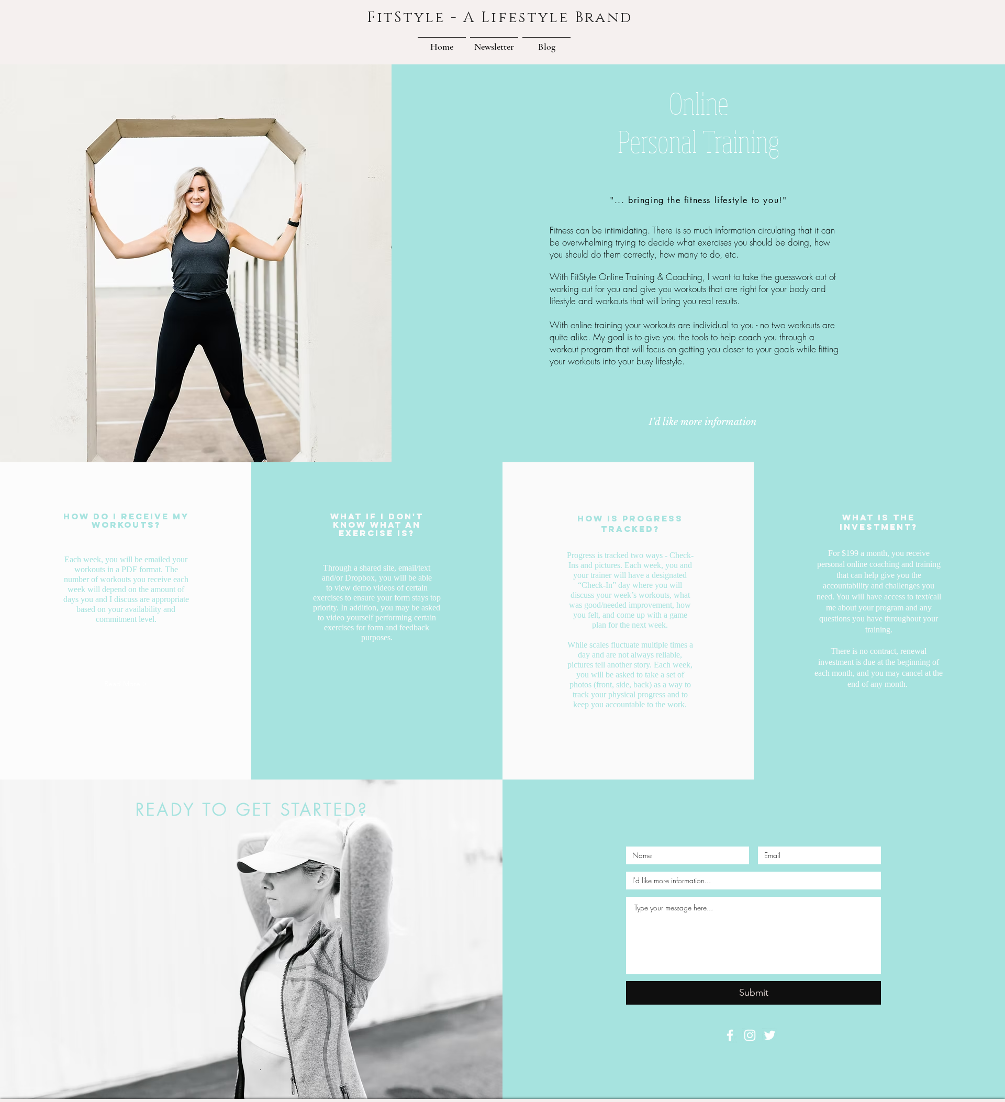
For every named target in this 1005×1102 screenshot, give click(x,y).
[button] (494, 42)
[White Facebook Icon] (730, 1035)
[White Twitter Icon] (769, 1035)
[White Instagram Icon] (749, 1035)
